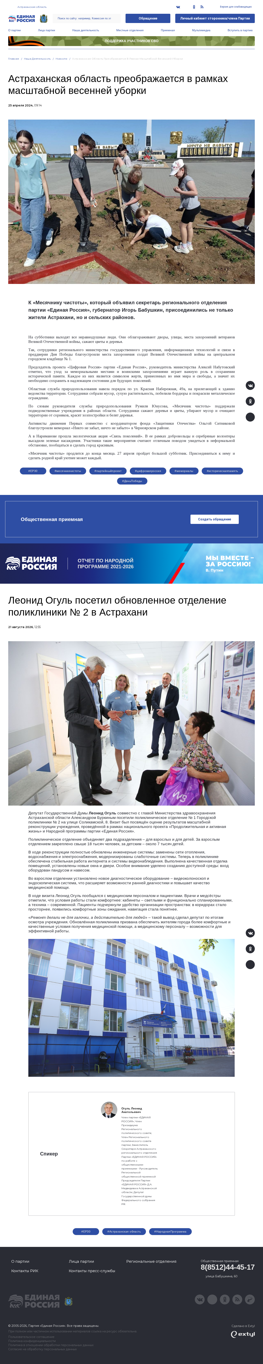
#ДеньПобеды (132, 481)
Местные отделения (130, 30)
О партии (14, 30)
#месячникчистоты (68, 471)
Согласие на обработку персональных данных (42, 1349)
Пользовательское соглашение (31, 1337)
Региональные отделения (151, 1261)
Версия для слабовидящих (235, 6)
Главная (13, 58)
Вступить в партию (240, 30)
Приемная (168, 30)
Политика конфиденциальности (32, 1341)
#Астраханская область (124, 1231)
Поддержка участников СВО (131, 41)
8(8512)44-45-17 (228, 1267)
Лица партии (46, 30)
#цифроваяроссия (148, 471)
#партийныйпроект (108, 471)
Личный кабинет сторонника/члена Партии (215, 18)
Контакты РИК (24, 1271)
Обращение (148, 18)
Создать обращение (214, 519)
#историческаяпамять (222, 471)
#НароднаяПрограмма (170, 1231)
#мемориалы (184, 471)
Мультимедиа (201, 30)
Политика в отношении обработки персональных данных (50, 1345)
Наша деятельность (85, 30)
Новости (61, 58)
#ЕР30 (32, 471)
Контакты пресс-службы (92, 1271)
